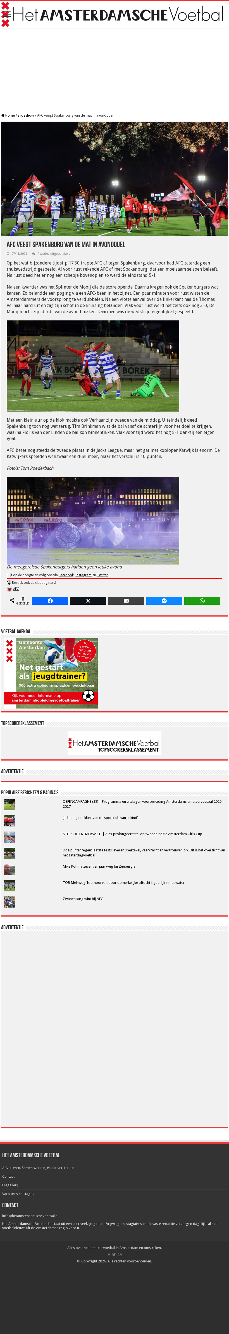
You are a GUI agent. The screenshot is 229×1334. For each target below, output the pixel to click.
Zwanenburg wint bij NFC (83, 899)
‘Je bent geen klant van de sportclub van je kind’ (100, 818)
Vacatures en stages (18, 1194)
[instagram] (120, 1254)
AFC (16, 589)
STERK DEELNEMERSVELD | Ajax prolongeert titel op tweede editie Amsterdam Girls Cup (132, 834)
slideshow (26, 115)
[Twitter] (114, 1254)
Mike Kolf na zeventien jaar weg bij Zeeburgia (99, 866)
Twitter (102, 575)
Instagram (83, 575)
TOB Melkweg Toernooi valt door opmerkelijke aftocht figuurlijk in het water (124, 882)
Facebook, (67, 575)
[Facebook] (109, 1254)
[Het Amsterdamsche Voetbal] (114, 14)
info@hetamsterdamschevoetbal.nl (30, 1216)
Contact (8, 1176)
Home (9, 115)
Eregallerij (10, 1185)
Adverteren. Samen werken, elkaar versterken (38, 1168)
